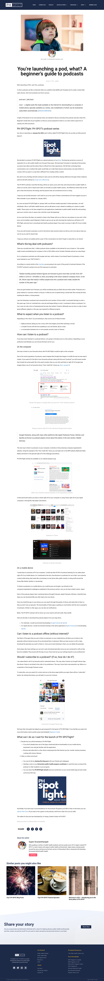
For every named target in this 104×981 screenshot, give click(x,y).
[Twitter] (18, 968)
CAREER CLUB (42, 4)
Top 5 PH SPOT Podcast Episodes (48, 897)
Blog (59, 160)
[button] (28, 829)
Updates (57, 81)
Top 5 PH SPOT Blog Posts (15, 897)
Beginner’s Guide (55, 732)
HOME (34, 4)
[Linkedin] (14, 968)
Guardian (41, 264)
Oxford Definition (45, 111)
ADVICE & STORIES (61, 4)
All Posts (33, 855)
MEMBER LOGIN (93, 4)
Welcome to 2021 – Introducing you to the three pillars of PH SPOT (82, 898)
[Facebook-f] (25, 968)
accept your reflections (41, 180)
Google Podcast (56, 623)
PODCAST (51, 4)
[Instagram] (21, 968)
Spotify (65, 623)
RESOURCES (73, 4)
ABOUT (82, 4)
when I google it (64, 365)
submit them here (22, 811)
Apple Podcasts (71, 626)
